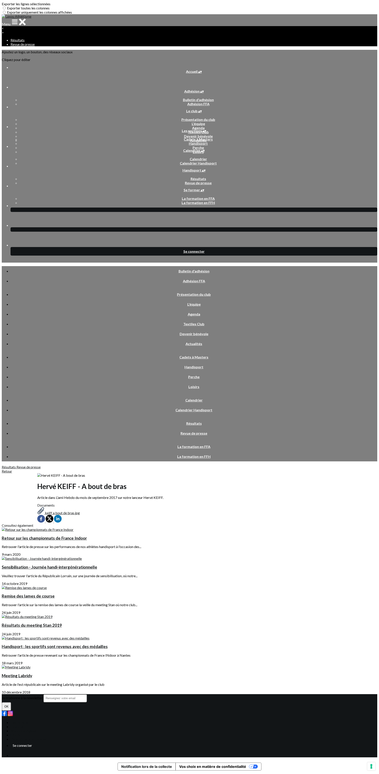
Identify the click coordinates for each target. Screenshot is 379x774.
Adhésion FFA (198, 104)
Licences (17, 726)
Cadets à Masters (198, 139)
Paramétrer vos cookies (28, 739)
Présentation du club (198, 119)
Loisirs (193, 387)
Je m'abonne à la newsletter (22, 698)
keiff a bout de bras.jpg (62, 513)
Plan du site (19, 722)
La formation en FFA (198, 198)
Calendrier (198, 159)
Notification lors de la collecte (146, 766)
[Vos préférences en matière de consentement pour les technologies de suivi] (371, 766)
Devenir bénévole (198, 136)
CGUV (16, 735)
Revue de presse (23, 44)
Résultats (18, 40)
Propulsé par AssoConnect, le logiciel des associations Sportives (58, 755)
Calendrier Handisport (198, 163)
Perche (198, 147)
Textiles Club (193, 324)
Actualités (194, 344)
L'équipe (198, 124)
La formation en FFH (198, 203)
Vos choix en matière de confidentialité (212, 766)
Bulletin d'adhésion (198, 100)
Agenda (198, 128)
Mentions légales (23, 731)
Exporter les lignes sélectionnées (26, 4)
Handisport (198, 143)
